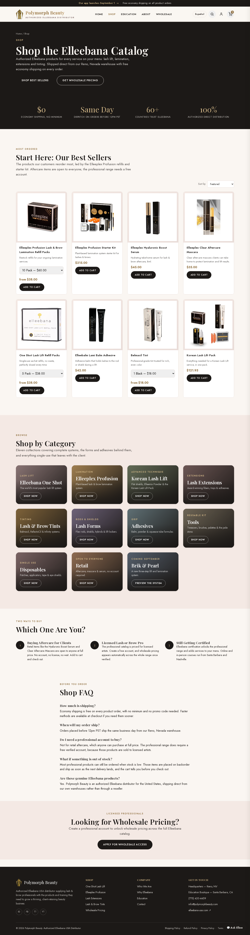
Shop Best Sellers (35, 80)
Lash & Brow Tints (95, 904)
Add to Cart (31, 287)
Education (128, 14)
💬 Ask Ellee (235, 927)
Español (199, 14)
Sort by (202, 184)
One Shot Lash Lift (95, 886)
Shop (111, 14)
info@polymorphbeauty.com (203, 904)
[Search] (212, 14)
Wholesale (164, 14)
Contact (141, 904)
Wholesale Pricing (95, 910)
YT (43, 911)
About (146, 14)
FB (27, 911)
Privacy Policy (207, 928)
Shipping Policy (172, 928)
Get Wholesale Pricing (80, 80)
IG (19, 911)
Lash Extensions (94, 898)
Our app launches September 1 (99, 3)
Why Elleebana (145, 892)
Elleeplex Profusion (96, 892)
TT (35, 911)
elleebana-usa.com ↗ (200, 910)
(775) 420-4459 (197, 898)
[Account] (221, 14)
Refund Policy (190, 928)
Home (99, 14)
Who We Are (144, 886)
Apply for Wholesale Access (125, 844)
